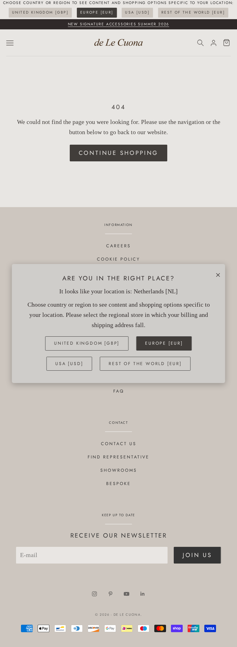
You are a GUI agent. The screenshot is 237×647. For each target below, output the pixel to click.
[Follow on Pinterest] (110, 594)
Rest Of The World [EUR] (193, 12)
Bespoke (118, 483)
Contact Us (118, 444)
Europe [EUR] (97, 12)
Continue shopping (119, 153)
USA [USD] (137, 12)
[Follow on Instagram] (94, 594)
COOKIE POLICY (118, 259)
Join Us (197, 555)
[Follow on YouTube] (126, 594)
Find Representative (118, 457)
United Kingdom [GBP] (40, 12)
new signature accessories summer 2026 (118, 24)
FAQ (118, 391)
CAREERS (118, 246)
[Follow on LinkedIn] (142, 594)
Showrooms (118, 470)
